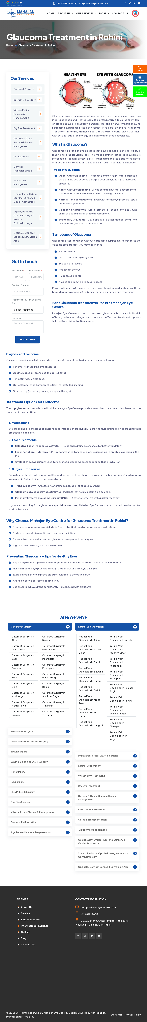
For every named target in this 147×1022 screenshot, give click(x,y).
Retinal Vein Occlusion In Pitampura (117, 675)
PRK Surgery (18, 771)
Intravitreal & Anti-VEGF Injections (98, 755)
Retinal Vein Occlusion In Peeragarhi (117, 662)
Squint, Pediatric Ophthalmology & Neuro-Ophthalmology (23, 217)
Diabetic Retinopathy (23, 822)
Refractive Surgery (24, 99)
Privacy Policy (133, 1014)
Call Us (140, 70)
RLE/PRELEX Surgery (23, 791)
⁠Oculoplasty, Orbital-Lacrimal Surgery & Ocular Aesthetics (26, 197)
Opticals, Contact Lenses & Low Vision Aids (25, 236)
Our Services (85, 13)
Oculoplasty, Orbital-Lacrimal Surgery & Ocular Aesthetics (101, 841)
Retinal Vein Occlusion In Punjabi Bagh (121, 688)
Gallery (25, 932)
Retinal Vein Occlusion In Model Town (90, 700)
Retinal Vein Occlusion (91, 626)
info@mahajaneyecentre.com (93, 3)
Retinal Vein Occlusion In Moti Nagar (89, 712)
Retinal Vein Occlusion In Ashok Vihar (90, 649)
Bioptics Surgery (20, 802)
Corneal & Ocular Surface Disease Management (97, 797)
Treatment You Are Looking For (26, 301)
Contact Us (120, 13)
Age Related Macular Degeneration (31, 832)
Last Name (35, 270)
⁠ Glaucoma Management (21, 182)
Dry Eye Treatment (24, 128)
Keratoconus (21, 156)
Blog (24, 938)
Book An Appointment (140, 81)
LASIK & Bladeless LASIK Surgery (29, 761)
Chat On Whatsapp (140, 93)
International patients (34, 925)
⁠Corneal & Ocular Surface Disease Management (23, 142)
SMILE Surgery (19, 751)
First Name (18, 270)
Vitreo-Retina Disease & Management (21, 114)
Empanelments (30, 919)
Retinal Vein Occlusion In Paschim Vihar (118, 649)
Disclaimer (116, 1014)
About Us (64, 13)
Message (17, 318)
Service (25, 913)
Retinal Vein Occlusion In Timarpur (117, 723)
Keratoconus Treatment (92, 809)
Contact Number (21, 285)
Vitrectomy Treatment (91, 775)
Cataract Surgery (23, 89)
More (102, 13)
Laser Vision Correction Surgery (29, 741)
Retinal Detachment (89, 765)
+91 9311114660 (64, 3)
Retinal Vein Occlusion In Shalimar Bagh (118, 710)
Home (50, 13)
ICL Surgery (17, 781)
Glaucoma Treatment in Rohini (36, 45)
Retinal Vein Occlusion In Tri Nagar (118, 736)
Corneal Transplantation (22, 168)
